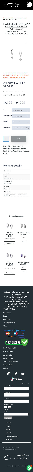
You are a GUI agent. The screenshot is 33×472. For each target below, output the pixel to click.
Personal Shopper (12, 436)
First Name (7, 392)
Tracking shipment (9, 323)
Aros (25, 18)
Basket (5, 316)
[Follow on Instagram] (9, 374)
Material (5, 121)
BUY (18, 138)
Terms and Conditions (10, 362)
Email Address (8, 386)
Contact (6, 368)
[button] (26, 43)
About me (9, 439)
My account (7, 313)
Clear (28, 132)
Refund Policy (8, 352)
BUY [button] (23, 241)
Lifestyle (9, 433)
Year (5, 411)
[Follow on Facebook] (16, 374)
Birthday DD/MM (8, 404)
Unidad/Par (6, 127)
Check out (6, 319)
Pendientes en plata (17, 77)
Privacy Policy (8, 358)
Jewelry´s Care (8, 355)
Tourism (8, 429)
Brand (5, 110)
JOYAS (11, 18)
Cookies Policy (8, 365)
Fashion (8, 426)
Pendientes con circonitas (18, 149)
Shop (5, 326)
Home (5, 18)
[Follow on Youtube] (23, 374)
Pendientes (18, 18)
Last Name (7, 399)
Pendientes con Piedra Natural (12, 151)
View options (10, 243)
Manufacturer (7, 116)
